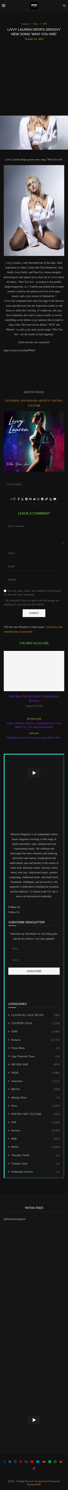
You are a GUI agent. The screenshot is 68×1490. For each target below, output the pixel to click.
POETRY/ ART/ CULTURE (35, 1114)
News (35, 1105)
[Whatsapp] (55, 1462)
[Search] (64, 5)
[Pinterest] (20, 1462)
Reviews (35, 1130)
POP (35, 1122)
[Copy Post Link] (46, 499)
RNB (35, 1138)
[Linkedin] (26, 1462)
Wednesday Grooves (35, 1171)
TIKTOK (57, 400)
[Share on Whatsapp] (38, 499)
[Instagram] (15, 1462)
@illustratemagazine (15, 1219)
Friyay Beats (35, 1048)
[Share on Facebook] (18, 499)
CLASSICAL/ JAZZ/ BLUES (35, 1015)
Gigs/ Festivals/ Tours (35, 1056)
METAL (35, 1089)
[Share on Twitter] (22, 499)
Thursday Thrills (35, 1155)
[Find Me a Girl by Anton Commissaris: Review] (34, 671)
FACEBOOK (12, 400)
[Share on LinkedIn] (30, 499)
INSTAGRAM (29, 400)
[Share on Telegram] (42, 499)
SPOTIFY (44, 400)
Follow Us (13, 912)
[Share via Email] (54, 499)
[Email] (37, 1462)
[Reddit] (60, 1462)
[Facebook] (5, 1462)
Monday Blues (35, 1097)
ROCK (35, 1147)
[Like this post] (14, 499)
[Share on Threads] (50, 499)
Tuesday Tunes (35, 1163)
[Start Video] (34, 772)
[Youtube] (32, 1462)
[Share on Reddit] (34, 499)
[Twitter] (9, 1462)
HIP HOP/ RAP (35, 1064)
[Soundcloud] (44, 1462)
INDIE (35, 1072)
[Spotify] (49, 1462)
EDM (35, 1031)
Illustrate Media (34, 1484)
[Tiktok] (34, 1468)
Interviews (35, 1081)
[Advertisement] (34, 77)
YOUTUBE (34, 405)
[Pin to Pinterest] (26, 499)
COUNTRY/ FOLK (35, 1023)
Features (35, 1039)
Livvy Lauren (14, 484)
